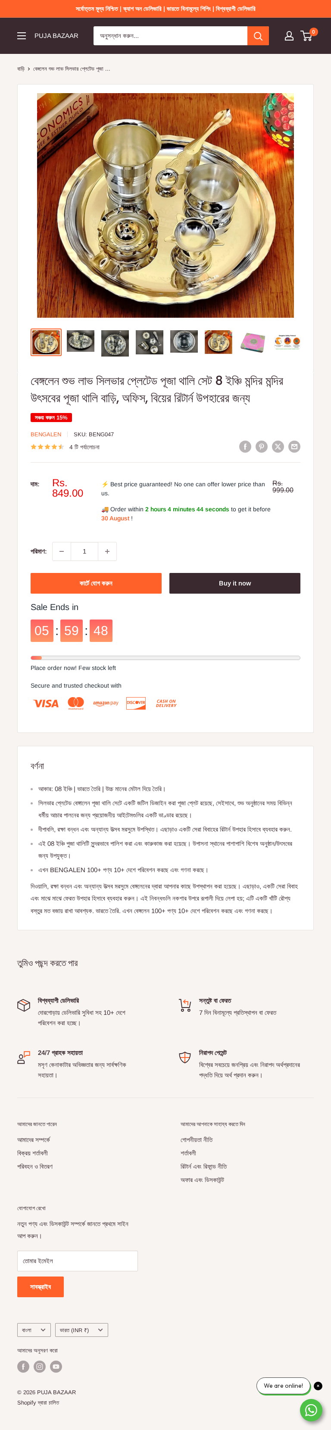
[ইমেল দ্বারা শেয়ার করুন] (294, 446)
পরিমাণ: (39, 551)
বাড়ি (21, 69)
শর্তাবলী (188, 1153)
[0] (306, 36)
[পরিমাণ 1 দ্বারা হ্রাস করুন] (62, 551)
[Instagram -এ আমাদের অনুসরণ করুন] (40, 1367)
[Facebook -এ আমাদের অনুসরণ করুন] (23, 1367)
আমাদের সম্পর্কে (33, 1139)
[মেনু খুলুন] (21, 35)
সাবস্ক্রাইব (40, 1286)
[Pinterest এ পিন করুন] (262, 446)
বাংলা (26, 1330)
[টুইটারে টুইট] (278, 446)
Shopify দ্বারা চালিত (38, 1402)
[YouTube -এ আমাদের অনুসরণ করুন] (56, 1367)
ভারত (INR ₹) (74, 1330)
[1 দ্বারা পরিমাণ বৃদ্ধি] (107, 551)
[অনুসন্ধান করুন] (258, 35)
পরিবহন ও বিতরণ (35, 1166)
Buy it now (235, 583)
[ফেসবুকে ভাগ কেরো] (245, 446)
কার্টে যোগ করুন (96, 583)
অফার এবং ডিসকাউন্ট (202, 1179)
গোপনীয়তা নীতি (196, 1139)
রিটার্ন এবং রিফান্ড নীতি (204, 1166)
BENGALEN (46, 434)
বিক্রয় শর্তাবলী (32, 1153)
